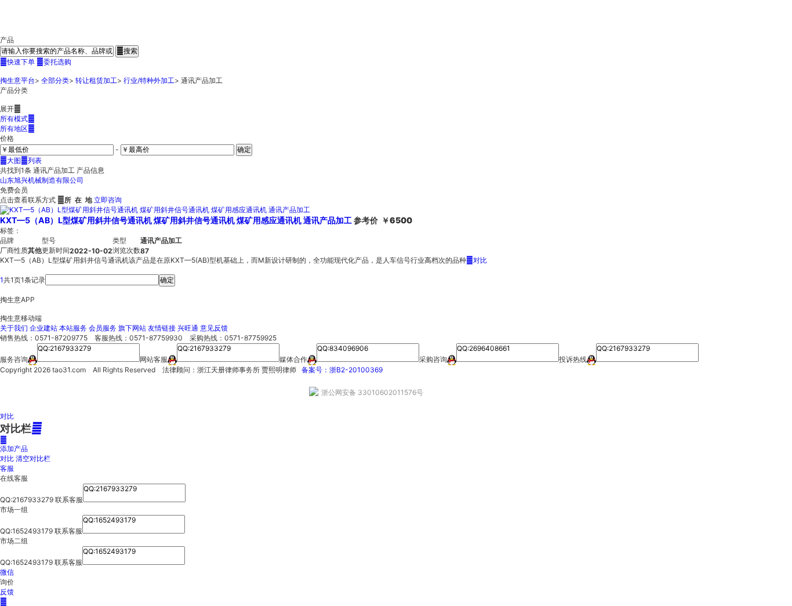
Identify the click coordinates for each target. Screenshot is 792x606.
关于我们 (14, 328)
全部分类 (55, 80)
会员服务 (103, 328)
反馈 (7, 591)
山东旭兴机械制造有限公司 (41, 180)
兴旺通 (187, 328)
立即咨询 (108, 199)
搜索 (127, 50)
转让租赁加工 (96, 80)
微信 (7, 572)
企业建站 (43, 328)
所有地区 (17, 128)
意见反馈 (214, 328)
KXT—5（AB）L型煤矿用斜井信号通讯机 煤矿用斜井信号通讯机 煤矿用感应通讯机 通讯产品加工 (176, 220)
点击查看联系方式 (28, 199)
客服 (7, 468)
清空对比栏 (33, 458)
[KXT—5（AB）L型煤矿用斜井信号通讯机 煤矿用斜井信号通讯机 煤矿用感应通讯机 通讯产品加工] (155, 209)
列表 (31, 160)
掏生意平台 (17, 80)
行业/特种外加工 (149, 80)
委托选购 (54, 61)
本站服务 (73, 328)
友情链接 (162, 328)
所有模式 (17, 118)
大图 (10, 160)
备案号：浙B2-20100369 (342, 369)
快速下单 (17, 61)
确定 (244, 149)
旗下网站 (132, 328)
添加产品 (14, 444)
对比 (476, 260)
